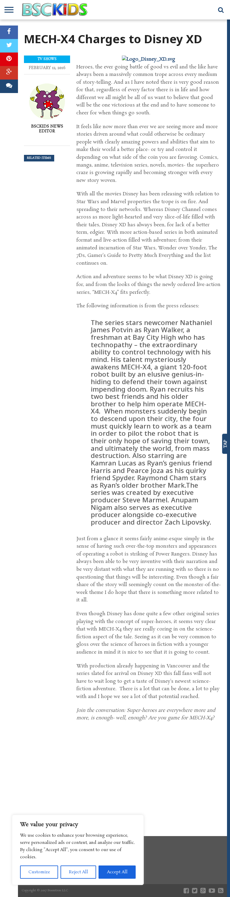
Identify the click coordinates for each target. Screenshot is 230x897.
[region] (78, 850)
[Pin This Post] (9, 59)
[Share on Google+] (9, 73)
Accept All (117, 872)
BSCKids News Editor (47, 129)
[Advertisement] (148, 773)
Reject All (78, 872)
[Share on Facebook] (9, 32)
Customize (39, 872)
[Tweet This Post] (9, 46)
